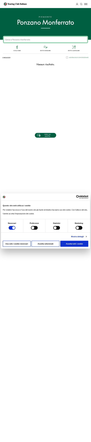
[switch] (34, 228)
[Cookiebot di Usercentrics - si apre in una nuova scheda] (78, 197)
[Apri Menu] (85, 4)
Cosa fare (17, 50)
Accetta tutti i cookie (74, 244)
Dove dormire (45, 50)
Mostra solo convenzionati (78, 57)
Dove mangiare (74, 50)
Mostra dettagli (77, 237)
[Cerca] (81, 4)
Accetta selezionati (45, 244)
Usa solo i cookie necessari (16, 244)
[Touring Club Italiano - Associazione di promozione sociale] (15, 4)
